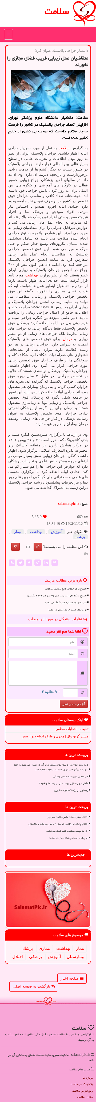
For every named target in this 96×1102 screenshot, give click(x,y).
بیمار (17, 532)
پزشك (80, 537)
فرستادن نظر (72, 704)
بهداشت (31, 275)
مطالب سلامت (85, 1097)
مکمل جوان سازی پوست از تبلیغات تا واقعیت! (63, 783)
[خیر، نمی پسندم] (15, 547)
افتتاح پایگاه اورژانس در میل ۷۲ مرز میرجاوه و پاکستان (57, 595)
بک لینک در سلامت (82, 1084)
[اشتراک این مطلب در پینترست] (54, 562)
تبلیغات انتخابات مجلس (72, 729)
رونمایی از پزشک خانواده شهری (71, 790)
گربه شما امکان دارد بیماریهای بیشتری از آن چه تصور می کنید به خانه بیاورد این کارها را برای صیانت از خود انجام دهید (51, 767)
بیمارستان (75, 956)
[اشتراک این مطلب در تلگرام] (37, 562)
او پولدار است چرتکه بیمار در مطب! (67, 609)
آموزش (56, 532)
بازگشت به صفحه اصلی (32, 986)
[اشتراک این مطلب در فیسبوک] (29, 562)
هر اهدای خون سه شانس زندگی (70, 776)
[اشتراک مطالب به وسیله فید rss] (12, 562)
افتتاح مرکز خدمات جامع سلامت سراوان (66, 588)
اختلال (17, 956)
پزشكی (35, 956)
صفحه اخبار (70, 978)
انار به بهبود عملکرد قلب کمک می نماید (66, 602)
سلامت (57, 11)
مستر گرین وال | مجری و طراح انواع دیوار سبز (55, 736)
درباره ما (88, 1077)
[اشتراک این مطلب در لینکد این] (46, 562)
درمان (67, 339)
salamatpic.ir (68, 504)
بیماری (44, 948)
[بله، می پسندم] (38, 547)
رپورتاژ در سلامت (82, 1091)
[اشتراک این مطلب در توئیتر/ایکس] (20, 562)
